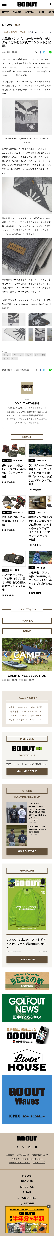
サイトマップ (39, 1162)
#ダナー (13, 715)
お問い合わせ (23, 1155)
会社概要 (10, 1155)
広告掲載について (40, 1155)
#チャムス (22, 707)
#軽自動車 (14, 711)
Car (38, 8)
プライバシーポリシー (32, 1159)
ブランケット (18, 355)
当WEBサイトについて (19, 1162)
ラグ (36, 355)
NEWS (14, 32)
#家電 (12, 707)
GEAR (17, 25)
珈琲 (43, 355)
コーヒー (7, 355)
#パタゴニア (35, 720)
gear (22, 32)
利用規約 (16, 1159)
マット (14, 359)
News (5, 12)
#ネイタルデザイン (18, 720)
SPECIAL (30, 12)
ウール (6, 359)
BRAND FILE (27, 1198)
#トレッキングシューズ (30, 715)
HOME (5, 32)
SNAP (41, 12)
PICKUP (17, 12)
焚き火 (29, 355)
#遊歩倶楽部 (36, 707)
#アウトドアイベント (31, 711)
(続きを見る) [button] (34, 423)
